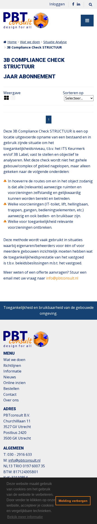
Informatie (12, 371)
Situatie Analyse (55, 42)
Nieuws (9, 377)
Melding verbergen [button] (73, 501)
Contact (9, 394)
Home (12, 42)
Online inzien (14, 382)
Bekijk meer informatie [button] (25, 517)
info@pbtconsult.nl (62, 278)
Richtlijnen (12, 365)
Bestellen (11, 388)
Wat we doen (30, 42)
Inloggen (57, 4)
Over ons (11, 400)
